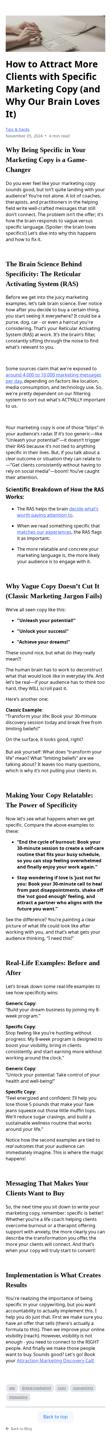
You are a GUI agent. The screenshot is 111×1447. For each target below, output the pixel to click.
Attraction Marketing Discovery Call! (55, 1360)
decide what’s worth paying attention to (57, 512)
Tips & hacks (18, 129)
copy (62, 1387)
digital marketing (36, 1387)
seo (12, 1387)
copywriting (83, 1387)
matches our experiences (44, 532)
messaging (18, 1396)
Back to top (55, 1417)
